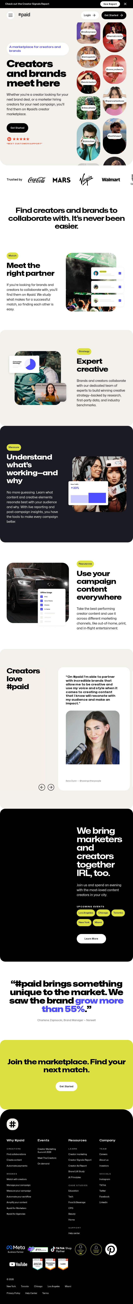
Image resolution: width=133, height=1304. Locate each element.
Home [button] (71, 1220)
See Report (110, 4)
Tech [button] (70, 1197)
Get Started (17, 127)
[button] (125, 4)
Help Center (31, 1293)
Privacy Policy (13, 1293)
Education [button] (73, 1191)
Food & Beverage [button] (76, 1202)
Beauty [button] (71, 1214)
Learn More (91, 938)
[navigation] (24, 15)
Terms (45, 1293)
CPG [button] (70, 1208)
